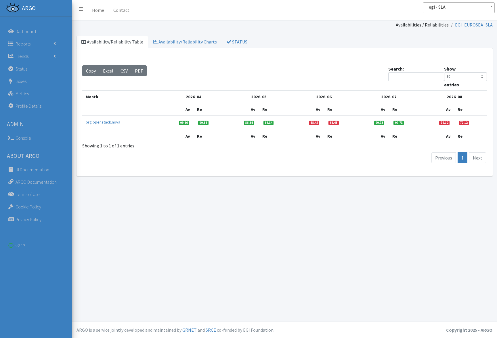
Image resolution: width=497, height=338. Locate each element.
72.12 (444, 123)
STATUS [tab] (239, 42)
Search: (396, 69)
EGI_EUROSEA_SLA (474, 25)
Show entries (451, 77)
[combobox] (459, 7)
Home (98, 10)
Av (188, 109)
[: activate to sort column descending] (121, 109)
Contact (121, 10)
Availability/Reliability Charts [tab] (187, 42)
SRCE (211, 330)
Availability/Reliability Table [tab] (114, 42)
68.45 (314, 123)
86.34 (249, 123)
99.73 (379, 123)
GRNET (189, 330)
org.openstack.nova (103, 122)
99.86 (184, 123)
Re (199, 109)
